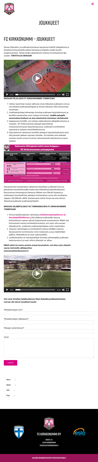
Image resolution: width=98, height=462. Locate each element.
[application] (37, 78)
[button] (37, 78)
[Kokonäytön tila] (67, 94)
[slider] (35, 94)
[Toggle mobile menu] (92, 4)
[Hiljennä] (63, 94)
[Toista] (7, 94)
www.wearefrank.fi (59, 458)
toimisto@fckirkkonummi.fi (49, 445)
